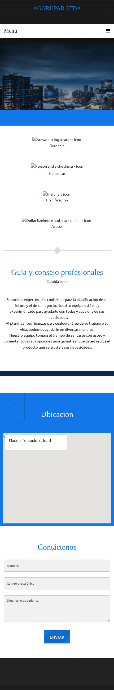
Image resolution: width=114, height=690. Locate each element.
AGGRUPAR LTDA (57, 8)
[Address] (68, 668)
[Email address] (55, 668)
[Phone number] (43, 668)
